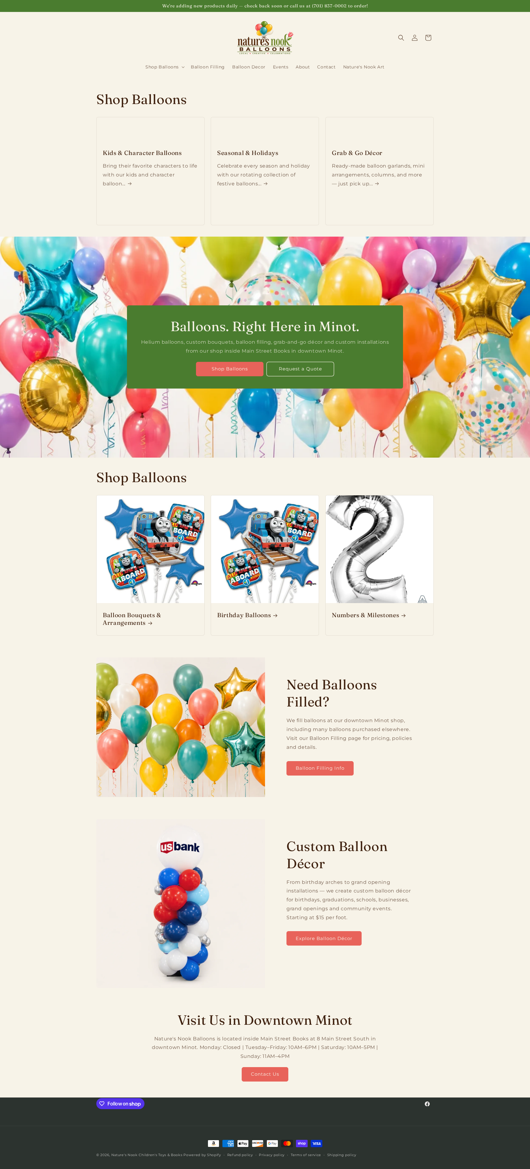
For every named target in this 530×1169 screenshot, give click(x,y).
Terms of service (306, 1155)
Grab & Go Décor (357, 153)
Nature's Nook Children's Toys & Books (146, 1155)
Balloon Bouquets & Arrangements (132, 618)
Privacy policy (272, 1155)
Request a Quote (300, 369)
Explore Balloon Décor (324, 938)
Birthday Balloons (244, 615)
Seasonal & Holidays (247, 153)
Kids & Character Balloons (142, 153)
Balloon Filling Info (320, 768)
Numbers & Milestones (365, 615)
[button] (164, 66)
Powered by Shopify (202, 1155)
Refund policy (240, 1155)
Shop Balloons (230, 369)
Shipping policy (341, 1155)
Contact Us (265, 1074)
